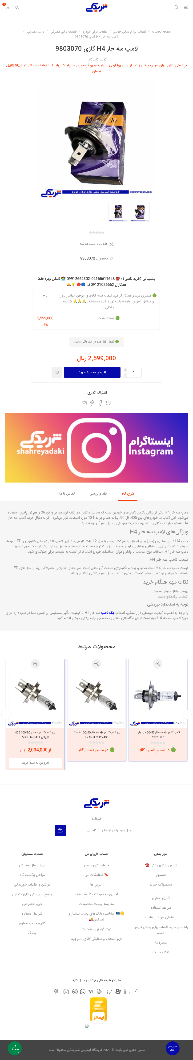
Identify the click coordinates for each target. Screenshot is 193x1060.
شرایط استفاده (161, 908)
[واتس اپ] (82, 991)
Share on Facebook (100, 403)
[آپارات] (118, 991)
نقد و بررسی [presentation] (98, 494)
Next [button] (6, 714)
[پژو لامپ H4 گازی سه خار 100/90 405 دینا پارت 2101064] (35, 698)
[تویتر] (109, 992)
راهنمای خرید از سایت (161, 917)
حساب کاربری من (96, 865)
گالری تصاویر (161, 898)
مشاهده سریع (157, 664)
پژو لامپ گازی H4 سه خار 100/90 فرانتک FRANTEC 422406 (158, 735)
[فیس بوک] (137, 992)
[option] (140, 212)
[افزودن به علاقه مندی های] (57, 372)
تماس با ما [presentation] (67, 494)
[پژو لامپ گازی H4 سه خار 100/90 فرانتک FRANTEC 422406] (158, 698)
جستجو (161, 875)
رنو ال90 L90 (18, 65)
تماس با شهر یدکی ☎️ (161, 865)
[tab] (127, 494)
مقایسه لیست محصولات (96, 904)
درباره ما (161, 943)
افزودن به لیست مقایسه (93, 244)
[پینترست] (56, 992)
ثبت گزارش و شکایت (96, 929)
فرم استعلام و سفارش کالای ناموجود (96, 939)
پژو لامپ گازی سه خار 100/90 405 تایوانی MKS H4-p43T (96, 735)
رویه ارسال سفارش (32, 865)
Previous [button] (187, 714)
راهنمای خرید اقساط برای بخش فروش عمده (160, 930)
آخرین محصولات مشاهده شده (96, 894)
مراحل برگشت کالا (32, 875)
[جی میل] (99, 992)
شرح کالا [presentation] (128, 494)
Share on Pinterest (92, 403)
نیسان (96, 71)
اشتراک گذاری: (96, 393)
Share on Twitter (108, 403)
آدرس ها (96, 885)
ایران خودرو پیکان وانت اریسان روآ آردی (137, 65)
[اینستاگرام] (66, 992)
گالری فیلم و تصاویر (32, 923)
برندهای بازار (178, 65)
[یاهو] (90, 991)
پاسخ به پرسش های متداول (32, 894)
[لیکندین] (127, 992)
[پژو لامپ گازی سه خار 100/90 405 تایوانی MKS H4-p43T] (96, 698)
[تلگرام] (75, 991)
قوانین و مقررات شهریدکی (32, 885)
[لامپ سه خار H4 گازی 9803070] (140, 212)
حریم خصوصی (32, 904)
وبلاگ (32, 933)
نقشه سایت (161, 952)
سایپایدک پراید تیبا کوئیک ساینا (52, 65)
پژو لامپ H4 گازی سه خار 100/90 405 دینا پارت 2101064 (35, 735)
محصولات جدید (160, 885)
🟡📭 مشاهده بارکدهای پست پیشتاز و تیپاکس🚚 (96, 917)
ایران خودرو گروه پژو (92, 65)
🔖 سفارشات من (96, 875)
